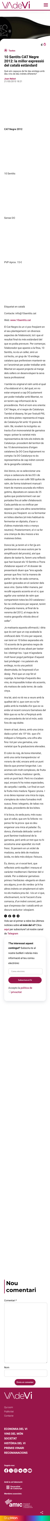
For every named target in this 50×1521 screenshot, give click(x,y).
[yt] (30, 1472)
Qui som (8, 1407)
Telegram (13, 933)
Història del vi (15, 1443)
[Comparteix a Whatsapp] (13, 916)
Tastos (12, 51)
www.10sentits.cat (20, 320)
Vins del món (13, 1433)
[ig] (16, 1472)
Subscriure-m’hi (25, 980)
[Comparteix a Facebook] (9, 916)
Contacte (8, 1415)
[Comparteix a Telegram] (18, 916)
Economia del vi (15, 1429)
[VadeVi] (15, 9)
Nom (6, 1367)
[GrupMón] (25, 1518)
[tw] (11, 1472)
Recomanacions (16, 1452)
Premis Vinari (14, 1448)
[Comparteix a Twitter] (5, 916)
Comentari (10, 1300)
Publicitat (9, 1411)
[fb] (6, 1472)
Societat (10, 1438)
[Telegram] (20, 1472)
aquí (6, 929)
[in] (25, 1472)
